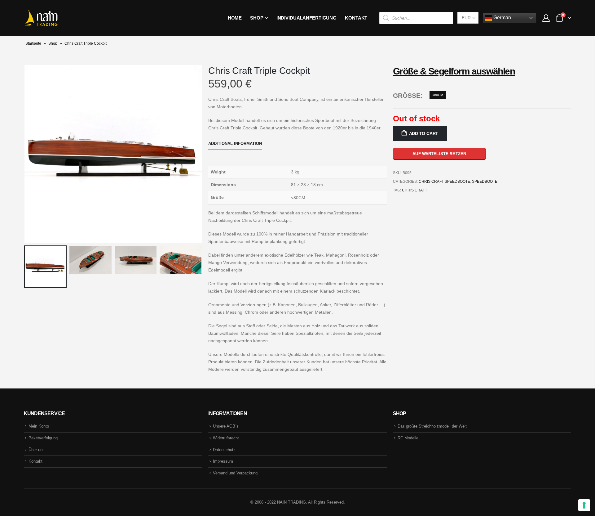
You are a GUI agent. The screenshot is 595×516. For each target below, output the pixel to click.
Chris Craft (414, 190)
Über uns (37, 449)
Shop (256, 17)
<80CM (437, 95)
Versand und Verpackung (235, 473)
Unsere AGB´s (226, 426)
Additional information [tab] (235, 143)
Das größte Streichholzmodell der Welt (432, 426)
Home (235, 17)
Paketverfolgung (43, 438)
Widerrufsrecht (226, 438)
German (501, 17)
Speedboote (484, 181)
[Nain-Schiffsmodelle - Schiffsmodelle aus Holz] (41, 18)
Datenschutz (224, 449)
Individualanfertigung (306, 17)
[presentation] (25, 154)
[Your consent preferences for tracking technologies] (584, 505)
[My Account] (546, 18)
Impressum (223, 461)
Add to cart (424, 133)
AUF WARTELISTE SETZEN (439, 153)
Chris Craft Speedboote (444, 181)
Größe (407, 95)
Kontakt (356, 17)
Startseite (33, 43)
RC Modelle (408, 438)
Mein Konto (39, 426)
